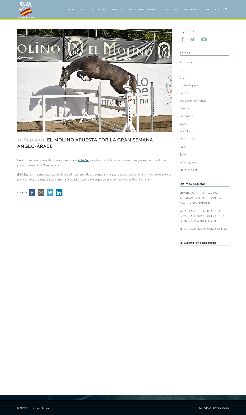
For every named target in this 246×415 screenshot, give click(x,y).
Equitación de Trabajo (193, 100)
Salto (183, 154)
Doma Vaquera (189, 85)
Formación (186, 116)
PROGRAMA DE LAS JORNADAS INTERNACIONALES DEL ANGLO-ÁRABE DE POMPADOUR (200, 198)
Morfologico (187, 131)
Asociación (186, 62)
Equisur (184, 93)
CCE (182, 70)
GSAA (183, 123)
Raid (182, 146)
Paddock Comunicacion (216, 408)
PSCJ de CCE (188, 139)
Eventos (184, 108)
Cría (182, 77)
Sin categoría (188, 162)
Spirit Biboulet (188, 169)
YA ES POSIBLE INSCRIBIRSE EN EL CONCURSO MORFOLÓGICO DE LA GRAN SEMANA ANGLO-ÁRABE (202, 216)
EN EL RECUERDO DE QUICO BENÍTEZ (204, 228)
